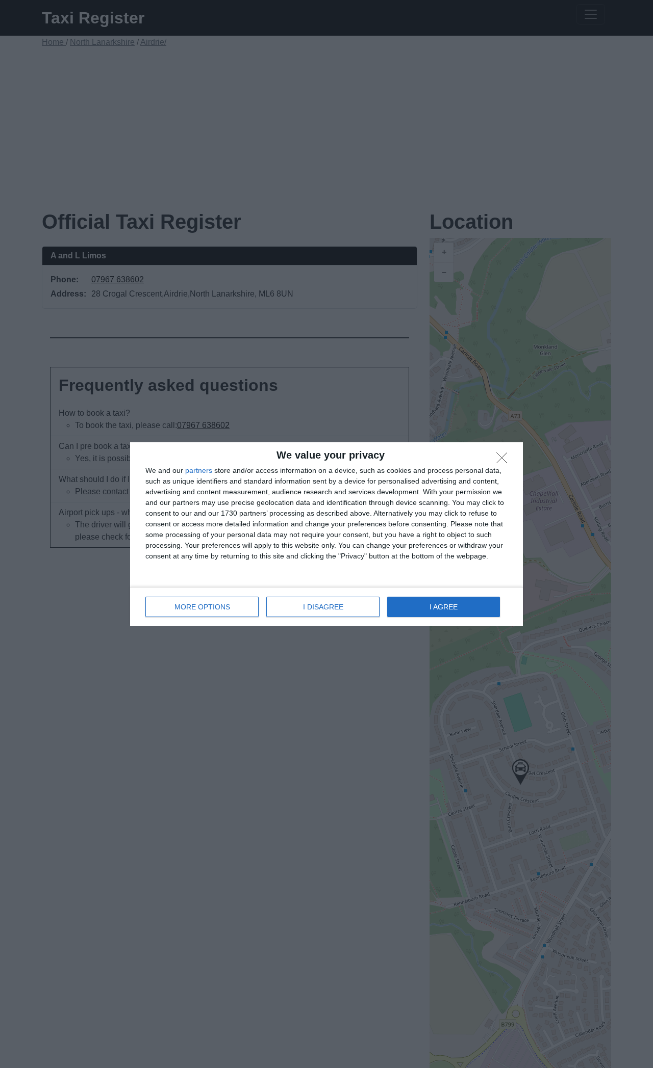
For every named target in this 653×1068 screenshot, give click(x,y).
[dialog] (326, 534)
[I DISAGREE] (504, 460)
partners (198, 470)
